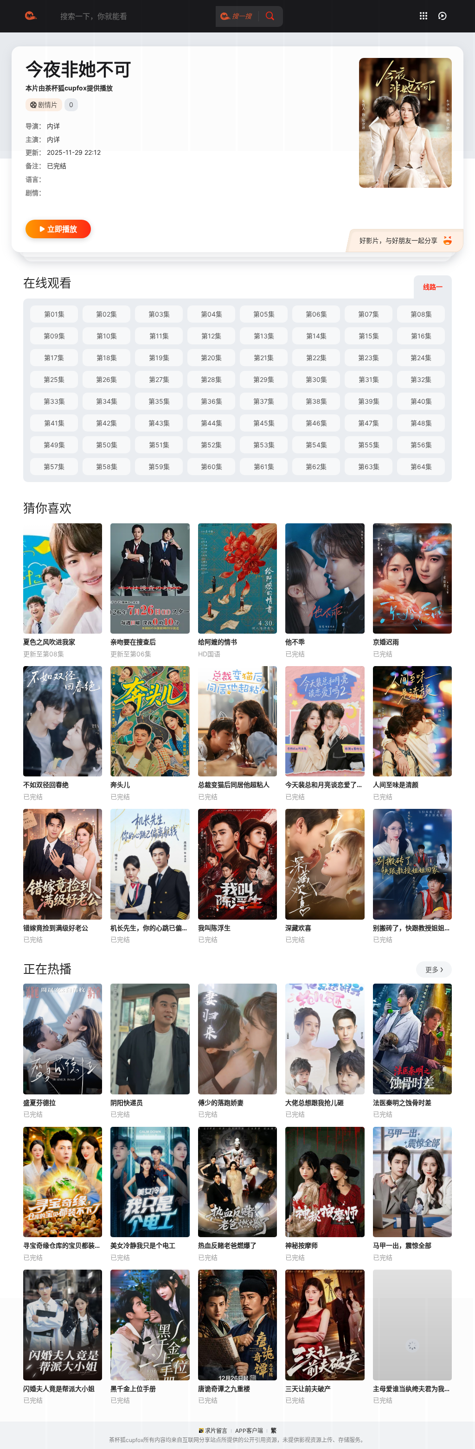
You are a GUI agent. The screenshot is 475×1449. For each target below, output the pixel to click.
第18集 (106, 358)
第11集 (159, 336)
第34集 (106, 401)
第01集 (54, 314)
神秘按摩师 (301, 1245)
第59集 (159, 466)
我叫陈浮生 (214, 928)
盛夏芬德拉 (39, 1102)
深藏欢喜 (298, 928)
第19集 (159, 358)
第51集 (159, 445)
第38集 (316, 401)
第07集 (368, 314)
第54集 (316, 445)
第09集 (54, 336)
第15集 (369, 336)
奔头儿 (120, 784)
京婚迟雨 (386, 642)
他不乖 (295, 642)
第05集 (264, 314)
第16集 (421, 336)
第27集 (159, 379)
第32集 (421, 379)
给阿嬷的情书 (217, 642)
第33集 (54, 401)
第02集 (106, 314)
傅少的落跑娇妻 (221, 1102)
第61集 (264, 466)
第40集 (421, 401)
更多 (431, 969)
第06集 (316, 314)
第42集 (106, 423)
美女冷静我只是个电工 (142, 1245)
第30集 (316, 379)
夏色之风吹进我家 (49, 642)
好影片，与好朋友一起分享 (398, 240)
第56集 (421, 445)
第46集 (316, 423)
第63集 (368, 466)
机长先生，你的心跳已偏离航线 (149, 928)
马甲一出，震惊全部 (402, 1245)
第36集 (211, 401)
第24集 (421, 358)
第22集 (316, 358)
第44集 (211, 423)
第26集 (106, 379)
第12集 (211, 336)
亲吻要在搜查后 (133, 642)
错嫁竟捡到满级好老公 (55, 928)
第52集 (211, 445)
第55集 (368, 445)
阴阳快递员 (126, 1102)
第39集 (368, 401)
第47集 (368, 423)
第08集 (421, 314)
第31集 (369, 379)
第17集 (54, 358)
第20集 (211, 358)
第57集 (54, 466)
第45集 (264, 423)
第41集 (54, 423)
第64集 (421, 466)
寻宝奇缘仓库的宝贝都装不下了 (62, 1245)
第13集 (264, 336)
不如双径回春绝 (46, 784)
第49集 (54, 445)
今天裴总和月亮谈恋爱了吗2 (324, 784)
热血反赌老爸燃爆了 (227, 1245)
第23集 (368, 358)
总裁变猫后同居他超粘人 (234, 784)
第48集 (421, 423)
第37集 (263, 401)
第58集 (106, 466)
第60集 (211, 466)
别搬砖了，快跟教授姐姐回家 (412, 928)
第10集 (106, 336)
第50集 (106, 445)
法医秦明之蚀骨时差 (402, 1102)
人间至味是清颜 (395, 784)
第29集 (263, 379)
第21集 (264, 358)
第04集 (211, 314)
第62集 (316, 466)
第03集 (159, 314)
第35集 (159, 401)
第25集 (54, 379)
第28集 (211, 379)
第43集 (159, 423)
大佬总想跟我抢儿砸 (314, 1102)
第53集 (264, 445)
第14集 (316, 336)
